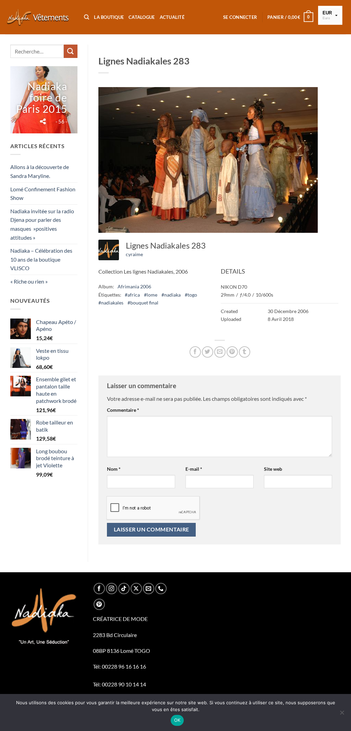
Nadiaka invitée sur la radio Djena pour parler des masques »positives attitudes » (42, 224)
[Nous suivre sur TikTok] (124, 588)
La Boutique (109, 17)
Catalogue (142, 17)
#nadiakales (110, 302)
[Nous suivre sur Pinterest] (99, 604)
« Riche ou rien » (29, 281)
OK (177, 720)
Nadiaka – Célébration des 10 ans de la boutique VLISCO (41, 259)
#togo (191, 295)
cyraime (134, 254)
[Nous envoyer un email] (148, 588)
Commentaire (123, 410)
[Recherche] (86, 17)
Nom (114, 469)
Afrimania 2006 (134, 286)
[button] (240, 17)
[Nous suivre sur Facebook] (99, 588)
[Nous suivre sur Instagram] (111, 588)
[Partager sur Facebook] (195, 352)
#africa (132, 295)
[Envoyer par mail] (220, 352)
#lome (150, 295)
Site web (273, 469)
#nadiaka (171, 295)
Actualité (172, 17)
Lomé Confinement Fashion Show (42, 193)
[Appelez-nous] (161, 588)
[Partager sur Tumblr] (244, 352)
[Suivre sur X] (136, 588)
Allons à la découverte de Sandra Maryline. (39, 171)
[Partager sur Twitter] (207, 352)
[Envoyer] (70, 51)
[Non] (342, 714)
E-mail (193, 469)
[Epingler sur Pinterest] (232, 352)
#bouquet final (143, 302)
